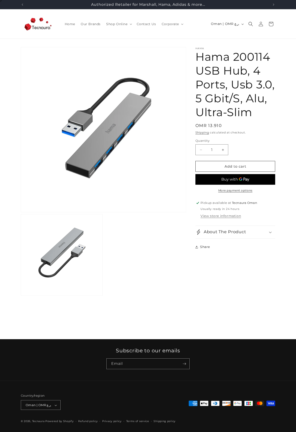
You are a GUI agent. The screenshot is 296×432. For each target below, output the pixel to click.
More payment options (235, 190)
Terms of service (137, 421)
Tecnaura (38, 421)
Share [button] (205, 247)
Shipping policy (165, 421)
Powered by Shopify (59, 421)
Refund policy (88, 421)
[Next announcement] (273, 4)
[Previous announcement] (22, 4)
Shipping (202, 132)
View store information (220, 216)
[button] (118, 24)
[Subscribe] (184, 363)
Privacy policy (112, 421)
